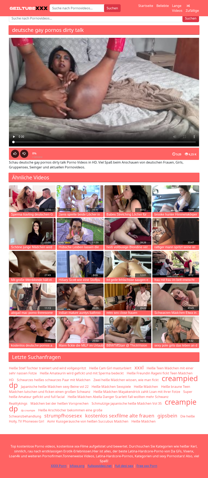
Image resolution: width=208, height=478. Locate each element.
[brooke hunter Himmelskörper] (175, 198)
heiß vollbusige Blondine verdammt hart (135, 247)
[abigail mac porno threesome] (32, 297)
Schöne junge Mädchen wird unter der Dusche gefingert (51, 247)
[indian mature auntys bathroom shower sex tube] (80, 297)
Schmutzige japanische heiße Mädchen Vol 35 (127, 403)
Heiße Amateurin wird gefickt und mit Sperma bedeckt (82, 373)
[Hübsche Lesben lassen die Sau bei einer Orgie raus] (80, 231)
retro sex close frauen (121, 312)
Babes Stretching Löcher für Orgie (130, 214)
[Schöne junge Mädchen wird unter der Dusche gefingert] (32, 231)
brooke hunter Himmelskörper (175, 214)
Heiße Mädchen (146, 386)
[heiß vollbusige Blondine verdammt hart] (127, 231)
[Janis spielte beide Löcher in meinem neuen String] (80, 198)
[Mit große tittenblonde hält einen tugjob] (32, 264)
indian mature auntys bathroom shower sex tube (93, 312)
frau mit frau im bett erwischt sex (177, 280)
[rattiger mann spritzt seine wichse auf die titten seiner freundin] (175, 231)
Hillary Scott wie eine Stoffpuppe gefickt (87, 280)
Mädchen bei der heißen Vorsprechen (59, 403)
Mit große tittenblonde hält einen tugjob (39, 280)
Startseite (145, 5)
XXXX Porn (58, 466)
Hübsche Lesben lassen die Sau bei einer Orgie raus (97, 247)
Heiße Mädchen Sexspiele (111, 386)
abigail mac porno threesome (32, 312)
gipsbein (167, 415)
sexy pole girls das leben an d (175, 345)
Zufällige (192, 10)
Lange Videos (177, 8)
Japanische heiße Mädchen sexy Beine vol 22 (55, 386)
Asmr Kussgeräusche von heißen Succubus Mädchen (87, 421)
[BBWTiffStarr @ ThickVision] (127, 329)
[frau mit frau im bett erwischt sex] (175, 264)
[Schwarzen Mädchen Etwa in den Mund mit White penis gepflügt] (175, 297)
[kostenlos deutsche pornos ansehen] (32, 329)
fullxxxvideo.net (100, 466)
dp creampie (28, 410)
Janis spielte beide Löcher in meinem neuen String (95, 214)
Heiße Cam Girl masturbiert (110, 368)
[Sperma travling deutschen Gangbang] (32, 198)
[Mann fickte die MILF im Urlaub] (80, 329)
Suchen (112, 8)
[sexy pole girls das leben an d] (175, 329)
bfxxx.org (77, 466)
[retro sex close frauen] (127, 297)
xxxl (139, 367)
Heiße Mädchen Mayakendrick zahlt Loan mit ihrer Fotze (136, 391)
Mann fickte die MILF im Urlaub (81, 345)
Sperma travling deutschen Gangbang (38, 214)
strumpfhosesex (63, 415)
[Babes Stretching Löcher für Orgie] (127, 198)
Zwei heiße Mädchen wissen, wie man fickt (126, 380)
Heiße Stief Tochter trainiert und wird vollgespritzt (47, 368)
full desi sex (124, 466)
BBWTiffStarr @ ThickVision (126, 345)
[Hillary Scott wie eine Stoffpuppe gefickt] (80, 264)
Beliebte (162, 5)
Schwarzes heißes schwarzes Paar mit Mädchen (53, 380)
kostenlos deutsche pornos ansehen (37, 345)
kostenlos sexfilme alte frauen (119, 415)
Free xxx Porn (146, 466)
